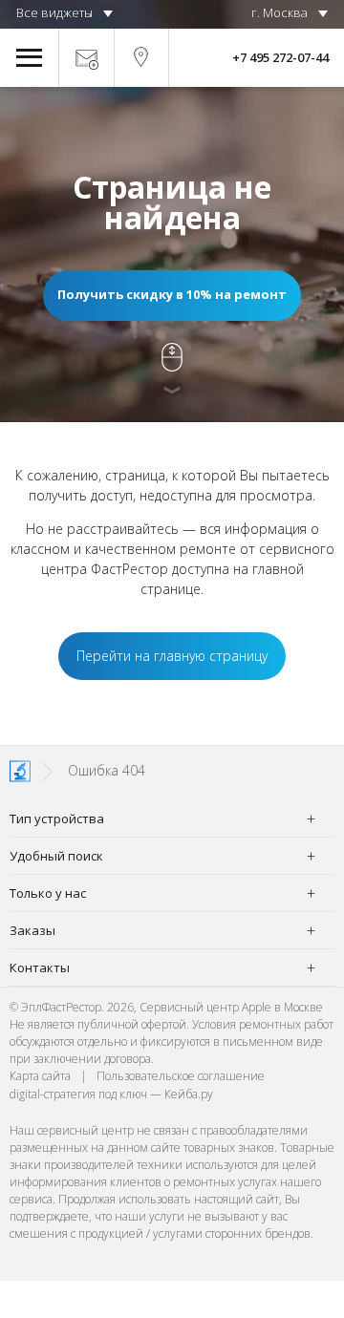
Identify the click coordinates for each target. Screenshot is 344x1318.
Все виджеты (54, 12)
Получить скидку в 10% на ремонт (172, 294)
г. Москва (279, 12)
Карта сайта (40, 1076)
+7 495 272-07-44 (280, 57)
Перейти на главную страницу (172, 656)
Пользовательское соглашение (181, 1076)
